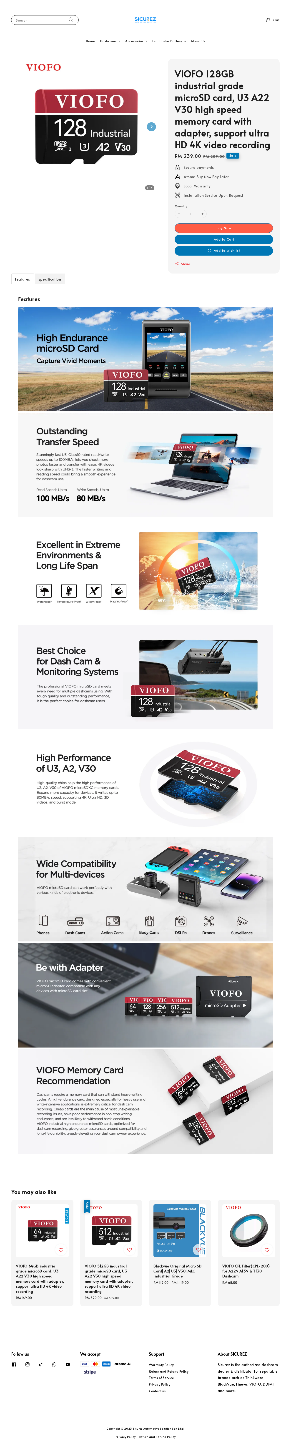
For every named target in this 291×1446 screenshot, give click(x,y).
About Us (198, 41)
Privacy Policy (159, 1384)
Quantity (181, 206)
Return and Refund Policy (168, 1371)
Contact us (157, 1391)
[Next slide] (151, 126)
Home (90, 41)
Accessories (134, 41)
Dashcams (108, 41)
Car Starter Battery (167, 41)
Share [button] (185, 264)
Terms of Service (161, 1378)
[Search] (71, 19)
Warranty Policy (161, 1365)
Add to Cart (224, 239)
